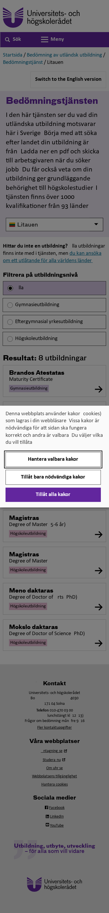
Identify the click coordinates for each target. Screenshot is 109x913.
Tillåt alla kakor (53, 494)
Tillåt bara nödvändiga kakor (53, 477)
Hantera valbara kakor (53, 459)
